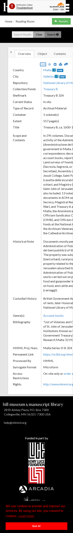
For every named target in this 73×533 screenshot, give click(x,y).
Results (63, 21)
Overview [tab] (24, 53)
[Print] (60, 64)
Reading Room (25, 21)
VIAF (60, 70)
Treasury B (50, 89)
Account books (53, 315)
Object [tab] (42, 53)
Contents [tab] (60, 53)
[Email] (55, 64)
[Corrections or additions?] (66, 63)
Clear (39, 34)
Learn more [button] (26, 516)
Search (51, 34)
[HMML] (33, 404)
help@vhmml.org (15, 422)
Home (8, 21)
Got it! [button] (36, 526)
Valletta (48, 76)
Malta (47, 70)
